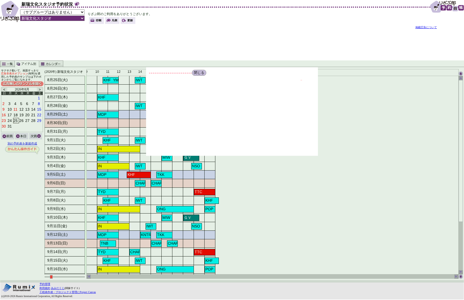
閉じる (199, 73)
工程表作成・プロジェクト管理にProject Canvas (67, 292)
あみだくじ (57, 288)
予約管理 (44, 284)
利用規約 (44, 288)
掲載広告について (426, 27)
